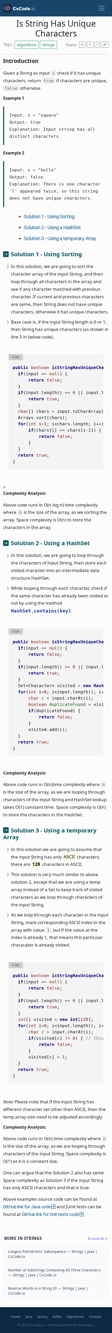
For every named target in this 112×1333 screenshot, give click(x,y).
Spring (42, 1316)
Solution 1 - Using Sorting (49, 216)
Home (15, 1316)
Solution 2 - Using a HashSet (52, 227)
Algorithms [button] (26, 44)
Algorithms (75, 1316)
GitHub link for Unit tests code (50, 1214)
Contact (95, 1316)
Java (29, 1316)
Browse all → (98, 1238)
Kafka (57, 1316)
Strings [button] (48, 44)
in (82, 44)
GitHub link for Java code (27, 1206)
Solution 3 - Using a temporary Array (60, 238)
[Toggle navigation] (101, 8)
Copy (16, 357)
